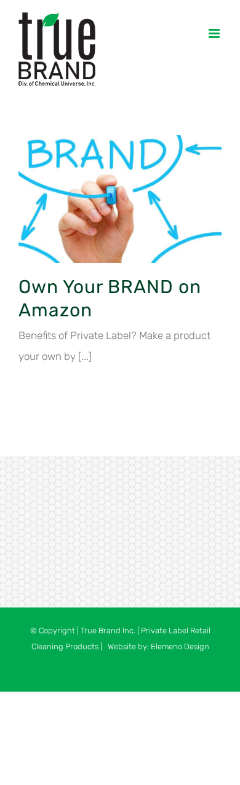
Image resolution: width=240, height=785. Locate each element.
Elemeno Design (180, 646)
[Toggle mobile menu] (215, 33)
